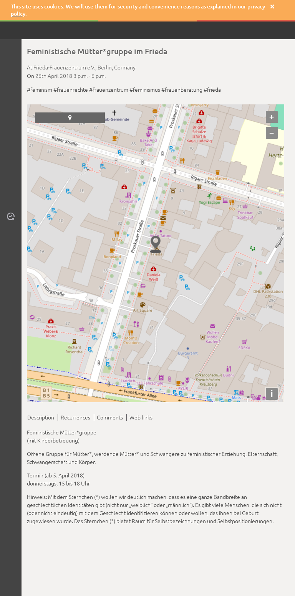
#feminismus (144, 89)
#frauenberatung (181, 89)
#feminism (39, 89)
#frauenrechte (70, 89)
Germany (125, 67)
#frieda (212, 89)
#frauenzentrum (108, 89)
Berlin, (106, 67)
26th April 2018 (53, 75)
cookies (53, 6)
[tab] (42, 417)
